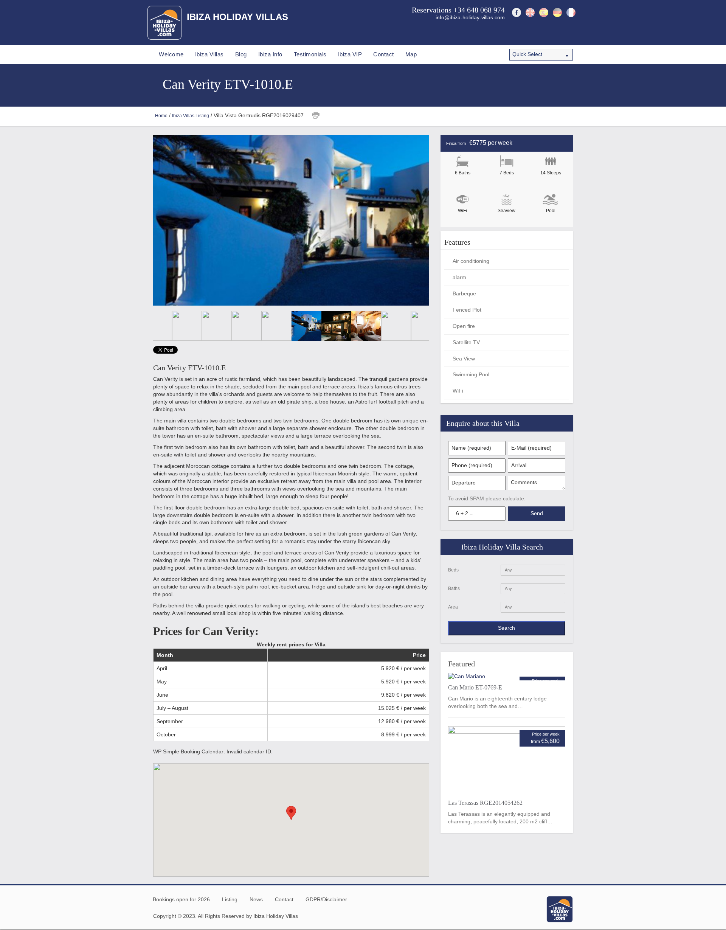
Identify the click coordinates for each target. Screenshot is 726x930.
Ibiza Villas (209, 54)
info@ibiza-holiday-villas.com (470, 17)
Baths (454, 588)
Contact (383, 54)
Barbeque (464, 293)
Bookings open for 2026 (181, 899)
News (256, 899)
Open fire (464, 326)
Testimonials (310, 54)
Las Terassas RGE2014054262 (485, 803)
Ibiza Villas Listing (190, 115)
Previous (160, 220)
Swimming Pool (471, 374)
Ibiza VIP (350, 54)
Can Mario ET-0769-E (475, 687)
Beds (453, 570)
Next (421, 220)
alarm (459, 277)
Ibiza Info (270, 54)
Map (411, 54)
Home (161, 115)
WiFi (458, 391)
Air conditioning (471, 261)
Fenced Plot (467, 310)
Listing (229, 899)
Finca (451, 143)
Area (453, 607)
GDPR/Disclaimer (326, 899)
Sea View (464, 359)
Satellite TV (466, 342)
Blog (241, 54)
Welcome (171, 54)
